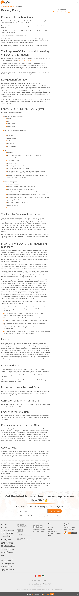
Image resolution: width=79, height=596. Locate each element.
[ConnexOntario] (34, 584)
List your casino (52, 531)
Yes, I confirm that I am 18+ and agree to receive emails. (40, 516)
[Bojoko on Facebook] (34, 526)
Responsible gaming (69, 527)
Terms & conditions (58, 12)
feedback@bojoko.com (39, 529)
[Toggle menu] (77, 2)
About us (50, 526)
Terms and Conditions (25, 60)
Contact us (67, 526)
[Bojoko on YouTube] (41, 526)
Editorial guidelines (69, 529)
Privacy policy (69, 12)
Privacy (45, 580)
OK (52, 594)
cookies (33, 594)
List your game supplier (54, 533)
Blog (49, 535)
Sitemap (34, 580)
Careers (50, 529)
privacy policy (46, 594)
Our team (50, 527)
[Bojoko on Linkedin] (37, 526)
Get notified (55, 511)
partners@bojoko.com (38, 531)
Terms (39, 580)
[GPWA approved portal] (77, 533)
